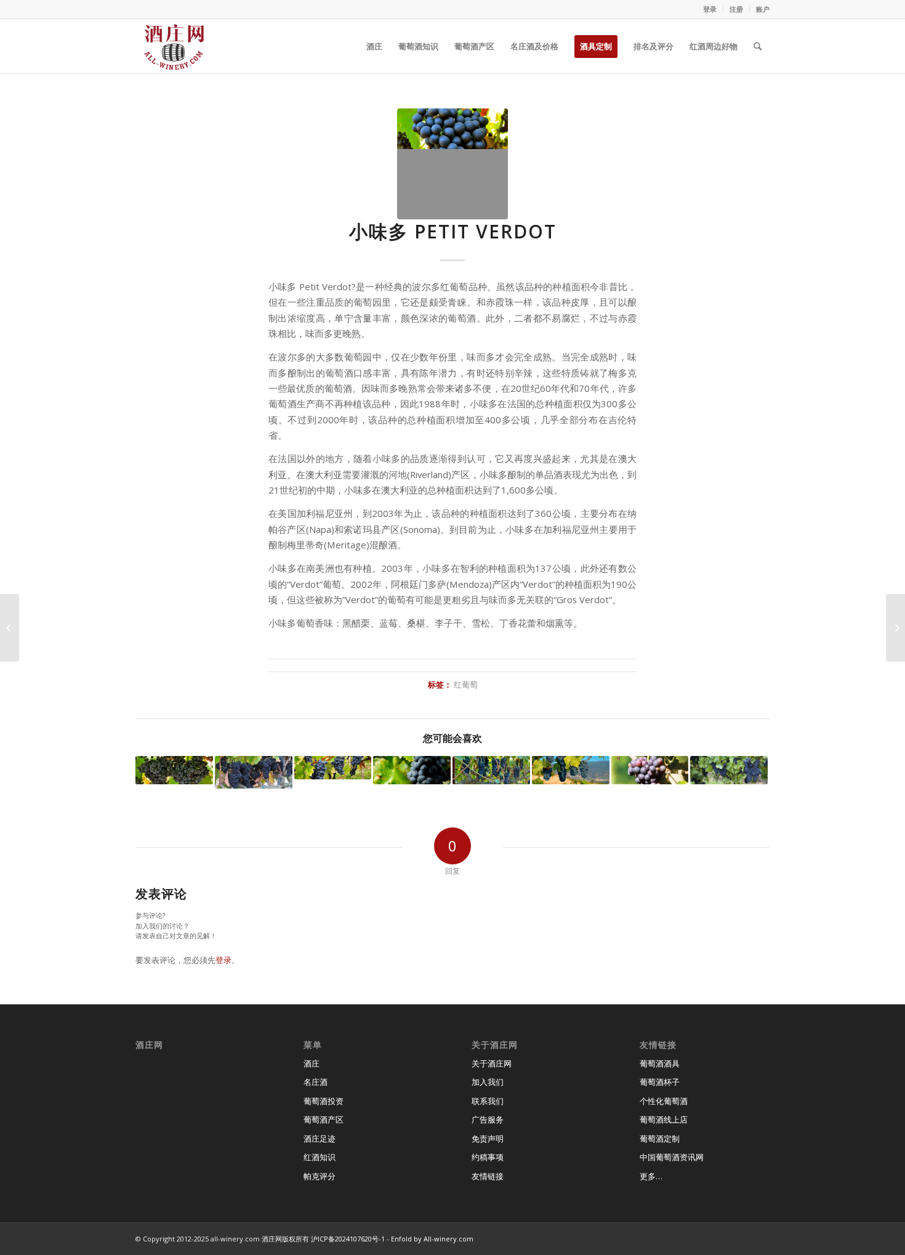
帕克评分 (320, 1176)
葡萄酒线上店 (664, 1119)
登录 (710, 9)
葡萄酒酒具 (660, 1063)
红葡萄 (466, 684)
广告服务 (488, 1119)
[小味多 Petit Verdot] (452, 163)
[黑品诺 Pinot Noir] (412, 770)
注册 (736, 9)
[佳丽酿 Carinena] (895, 628)
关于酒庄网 (492, 1063)
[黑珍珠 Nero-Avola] (729, 770)
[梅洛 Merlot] (570, 770)
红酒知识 (320, 1157)
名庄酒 (316, 1081)
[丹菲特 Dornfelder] (650, 770)
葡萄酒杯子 (660, 1081)
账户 (763, 9)
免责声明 (488, 1138)
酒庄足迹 (320, 1138)
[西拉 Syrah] (491, 770)
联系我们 (488, 1101)
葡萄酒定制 (660, 1138)
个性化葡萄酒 (664, 1101)
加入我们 (488, 1081)
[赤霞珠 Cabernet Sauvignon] (333, 767)
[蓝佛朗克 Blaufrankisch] (174, 770)
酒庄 (312, 1063)
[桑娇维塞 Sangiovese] (9, 628)
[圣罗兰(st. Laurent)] (253, 772)
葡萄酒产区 (324, 1119)
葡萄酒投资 (324, 1101)
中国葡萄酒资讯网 (672, 1157)
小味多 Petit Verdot (453, 231)
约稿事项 (488, 1157)
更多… (651, 1176)
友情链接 (488, 1176)
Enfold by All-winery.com (432, 1238)
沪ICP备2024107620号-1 (348, 1238)
